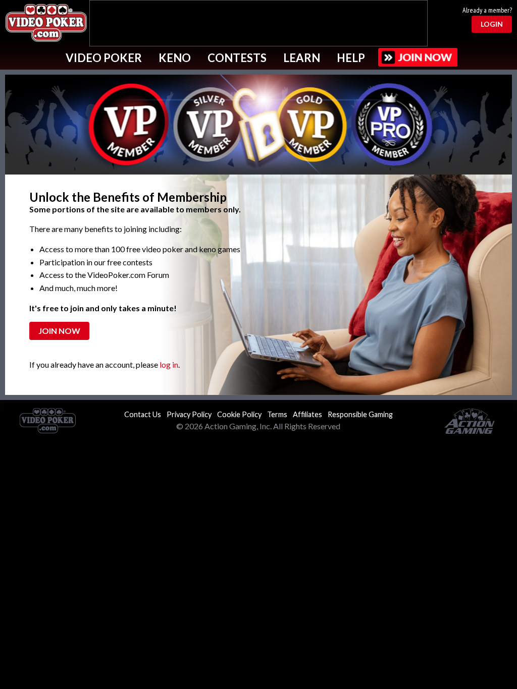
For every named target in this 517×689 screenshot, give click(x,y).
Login (492, 24)
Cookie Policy (239, 414)
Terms (277, 414)
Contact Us (142, 414)
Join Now (59, 330)
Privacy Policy (189, 414)
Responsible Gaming (360, 414)
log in (169, 364)
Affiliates (307, 414)
